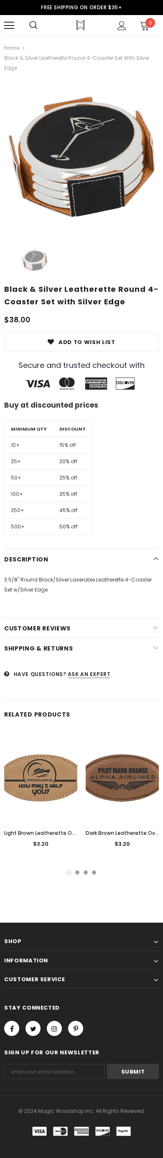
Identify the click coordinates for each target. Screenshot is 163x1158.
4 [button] (94, 872)
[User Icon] (121, 25)
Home (11, 47)
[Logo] (80, 25)
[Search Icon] (33, 25)
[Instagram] (54, 1028)
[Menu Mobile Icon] (9, 25)
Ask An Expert (89, 674)
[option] (81, 156)
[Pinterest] (75, 1028)
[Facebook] (11, 1028)
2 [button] (77, 872)
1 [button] (69, 872)
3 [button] (86, 872)
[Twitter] (33, 1028)
